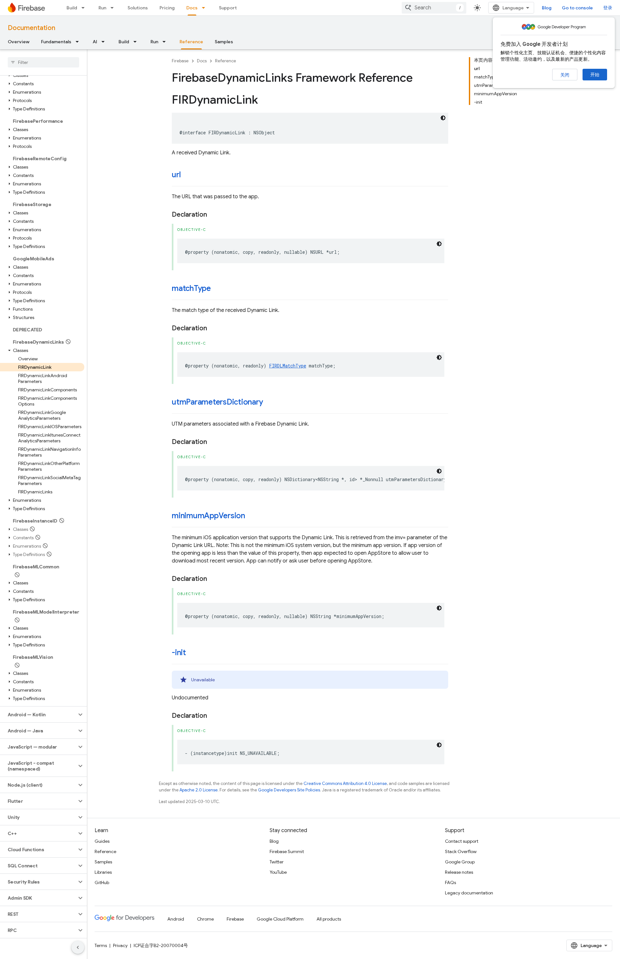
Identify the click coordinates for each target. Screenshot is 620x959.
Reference (191, 42)
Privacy (120, 945)
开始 (594, 74)
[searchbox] (43, 62)
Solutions (138, 8)
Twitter (277, 862)
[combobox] (434, 8)
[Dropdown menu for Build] (85, 7)
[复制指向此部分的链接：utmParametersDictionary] (269, 403)
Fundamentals (56, 42)
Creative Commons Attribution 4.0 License (345, 783)
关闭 (564, 75)
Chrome (205, 919)
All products (328, 919)
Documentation (31, 28)
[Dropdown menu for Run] (114, 7)
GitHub (102, 882)
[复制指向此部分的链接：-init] (192, 653)
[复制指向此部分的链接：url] (187, 175)
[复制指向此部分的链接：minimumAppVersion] (251, 516)
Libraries (103, 872)
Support (228, 8)
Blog (547, 8)
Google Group (460, 862)
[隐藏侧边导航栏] (77, 947)
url (176, 175)
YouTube (278, 872)
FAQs (450, 882)
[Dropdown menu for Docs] (205, 7)
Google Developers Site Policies (289, 790)
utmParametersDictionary (217, 402)
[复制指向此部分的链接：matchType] (217, 289)
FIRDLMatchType (287, 366)
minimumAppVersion (208, 516)
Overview (18, 42)
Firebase (180, 61)
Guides (102, 841)
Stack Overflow (461, 851)
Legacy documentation (469, 893)
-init (179, 652)
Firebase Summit (287, 851)
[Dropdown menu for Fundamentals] (79, 41)
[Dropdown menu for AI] (105, 41)
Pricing (167, 8)
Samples (224, 42)
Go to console (577, 8)
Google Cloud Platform (280, 919)
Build (72, 8)
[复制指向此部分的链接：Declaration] (213, 215)
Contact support (461, 841)
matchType (191, 288)
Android (175, 919)
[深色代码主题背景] (443, 118)
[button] (42, 83)
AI (95, 42)
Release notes (459, 872)
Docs (192, 8)
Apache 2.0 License (199, 790)
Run (102, 8)
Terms (101, 945)
